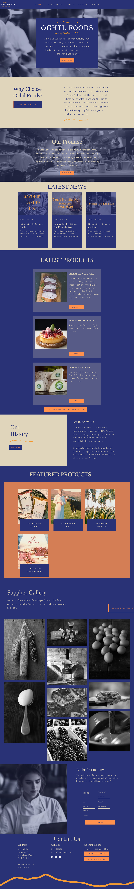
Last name (86, 802)
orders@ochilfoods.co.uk (61, 852)
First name (101, 792)
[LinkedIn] (56, 857)
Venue (100, 802)
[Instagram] (52, 857)
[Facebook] (60, 857)
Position (85, 810)
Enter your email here (86, 792)
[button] (95, 4)
